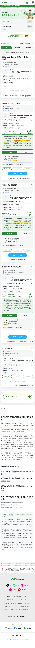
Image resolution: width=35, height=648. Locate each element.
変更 (30, 21)
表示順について (6, 43)
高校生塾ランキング (9, 565)
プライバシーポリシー (8, 606)
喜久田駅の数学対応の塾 (19, 505)
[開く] (32, 120)
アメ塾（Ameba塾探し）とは (19, 596)
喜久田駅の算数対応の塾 (6, 507)
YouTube (23, 589)
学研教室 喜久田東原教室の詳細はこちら (21, 260)
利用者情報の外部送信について (22, 606)
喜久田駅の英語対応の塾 (6, 505)
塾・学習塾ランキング (10, 7)
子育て (14, 589)
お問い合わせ (14, 609)
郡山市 (2, 491)
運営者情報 (20, 603)
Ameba (10, 628)
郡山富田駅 (3, 481)
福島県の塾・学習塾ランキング (22, 7)
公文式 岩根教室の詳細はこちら (23, 385)
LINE (17, 585)
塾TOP (2, 7)
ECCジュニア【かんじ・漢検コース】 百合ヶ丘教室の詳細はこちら (17, 95)
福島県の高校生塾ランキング (21, 565)
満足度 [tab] (10, 152)
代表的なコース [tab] (7, 86)
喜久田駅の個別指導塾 (18, 507)
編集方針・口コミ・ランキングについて (16, 599)
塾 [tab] (6, 47)
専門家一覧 (13, 603)
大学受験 (26, 585)
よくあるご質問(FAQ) (24, 609)
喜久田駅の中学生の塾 (17, 502)
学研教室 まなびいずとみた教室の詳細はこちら (19, 341)
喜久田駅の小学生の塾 (6, 502)
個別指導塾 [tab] (17, 47)
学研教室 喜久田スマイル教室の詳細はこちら (19, 178)
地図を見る (7, 66)
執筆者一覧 (6, 603)
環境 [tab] (26, 152)
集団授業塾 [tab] (28, 47)
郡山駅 (8, 481)
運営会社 (7, 609)
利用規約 (27, 603)
